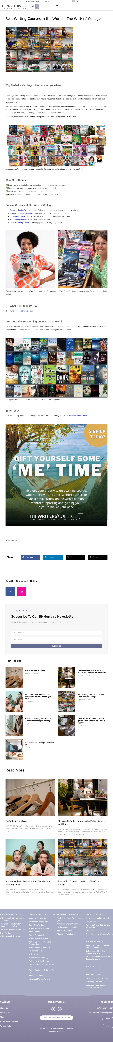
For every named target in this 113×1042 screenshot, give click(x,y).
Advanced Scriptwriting (38, 957)
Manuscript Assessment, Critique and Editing (96, 986)
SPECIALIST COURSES (95, 914)
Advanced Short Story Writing (41, 928)
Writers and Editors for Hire (97, 978)
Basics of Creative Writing (39, 918)
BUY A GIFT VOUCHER (95, 966)
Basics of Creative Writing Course (23, 210)
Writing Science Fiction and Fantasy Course (40, 943)
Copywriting (91, 922)
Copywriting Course (17, 216)
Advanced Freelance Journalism (13, 929)
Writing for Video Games (39, 961)
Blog (2, 1017)
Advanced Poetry (36, 951)
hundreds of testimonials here (21, 311)
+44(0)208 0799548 (104, 1008)
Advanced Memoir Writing (39, 979)
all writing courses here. (78, 416)
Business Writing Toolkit (67, 927)
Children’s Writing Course (19, 223)
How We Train (5, 1012)
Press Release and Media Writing (99, 934)
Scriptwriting (34, 954)
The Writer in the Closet (35, 670)
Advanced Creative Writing (40, 922)
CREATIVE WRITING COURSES (42, 914)
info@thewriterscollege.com (101, 1012)
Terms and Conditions (9, 1021)
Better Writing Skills (65, 930)
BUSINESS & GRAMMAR (67, 914)
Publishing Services (94, 982)
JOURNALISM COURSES (10, 914)
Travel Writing (5, 933)
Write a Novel (34, 932)
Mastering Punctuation (66, 934)
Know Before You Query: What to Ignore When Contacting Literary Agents (91, 720)
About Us (4, 1008)
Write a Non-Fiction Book (10, 936)
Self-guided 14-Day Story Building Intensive (96, 952)
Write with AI (91, 930)
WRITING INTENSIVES (95, 941)
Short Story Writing (36, 925)
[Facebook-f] (10, 591)
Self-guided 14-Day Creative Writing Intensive (97, 946)
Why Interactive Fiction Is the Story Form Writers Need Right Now (38, 696)
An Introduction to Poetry (39, 947)
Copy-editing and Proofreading (98, 918)
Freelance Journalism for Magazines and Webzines (10, 925)
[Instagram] (21, 591)
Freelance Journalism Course (21, 213)
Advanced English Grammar (68, 924)
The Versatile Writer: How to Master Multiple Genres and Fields (92, 671)
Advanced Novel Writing (38, 938)
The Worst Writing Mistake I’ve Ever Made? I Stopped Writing (38, 719)
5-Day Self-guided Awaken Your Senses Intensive (99, 958)
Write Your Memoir (36, 976)
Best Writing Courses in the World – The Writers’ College (92, 695)
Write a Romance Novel (38, 935)
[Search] (73, 1)
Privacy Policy (6, 1026)
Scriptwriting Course (18, 220)
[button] (57, 6)
